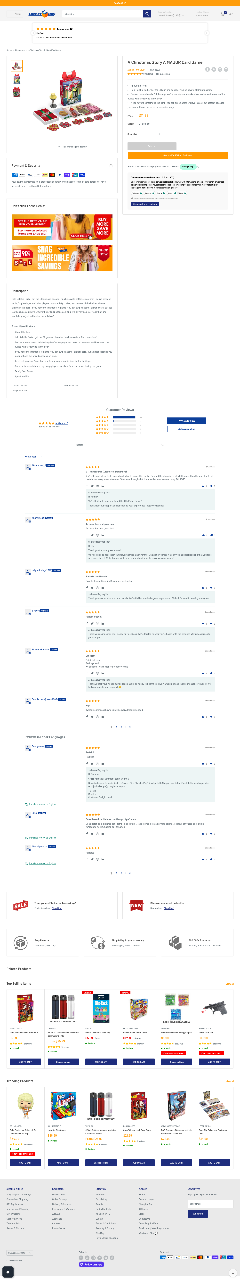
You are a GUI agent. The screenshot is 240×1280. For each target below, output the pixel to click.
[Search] (147, 13)
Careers (56, 1223)
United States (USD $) (17, 1253)
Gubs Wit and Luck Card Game (24, 1032)
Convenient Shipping (17, 1199)
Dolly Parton (16, 1126)
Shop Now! (57, 908)
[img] (93, 467)
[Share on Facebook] (207, 69)
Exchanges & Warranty (63, 1209)
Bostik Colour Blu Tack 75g (97, 1032)
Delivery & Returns (61, 1204)
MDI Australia (205, 1028)
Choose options (63, 1062)
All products (20, 50)
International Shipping (18, 1209)
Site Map (100, 1233)
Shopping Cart (146, 1204)
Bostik (88, 1028)
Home (9, 50)
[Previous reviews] (33, 33)
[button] (120, 33)
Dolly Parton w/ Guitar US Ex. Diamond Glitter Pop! (23, 1132)
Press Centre (58, 1228)
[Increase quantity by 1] (159, 134)
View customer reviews (145, 204)
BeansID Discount (16, 1228)
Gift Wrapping (14, 1213)
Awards (99, 1204)
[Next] (233, 1029)
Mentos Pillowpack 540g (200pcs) (176, 1032)
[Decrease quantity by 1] (142, 134)
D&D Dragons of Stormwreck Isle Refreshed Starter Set (176, 1132)
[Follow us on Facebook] (81, 1258)
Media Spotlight (104, 1209)
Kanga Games (16, 1028)
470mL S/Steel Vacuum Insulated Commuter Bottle (63, 1034)
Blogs (141, 1213)
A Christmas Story (136, 70)
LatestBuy (165, 1028)
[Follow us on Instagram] (93, 1258)
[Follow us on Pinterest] (99, 1258)
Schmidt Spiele (54, 1126)
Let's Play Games (130, 1028)
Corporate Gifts (14, 1218)
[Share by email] (226, 69)
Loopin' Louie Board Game (135, 1032)
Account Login (146, 1199)
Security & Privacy (105, 1228)
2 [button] (116, 727)
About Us (100, 1194)
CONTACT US (120, 3)
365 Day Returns (15, 1204)
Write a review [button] (186, 420)
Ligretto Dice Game (57, 1130)
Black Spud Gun (206, 1032)
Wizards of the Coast (170, 1126)
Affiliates (143, 1209)
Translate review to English (42, 804)
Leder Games (204, 1126)
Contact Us (144, 1218)
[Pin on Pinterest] (213, 69)
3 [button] (121, 727)
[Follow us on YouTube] (106, 1258)
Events (99, 1218)
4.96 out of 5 (62, 423)
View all (230, 983)
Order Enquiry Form (149, 1223)
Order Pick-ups (59, 1199)
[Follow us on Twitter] (87, 1258)
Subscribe (198, 1213)
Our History (101, 1199)
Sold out (152, 146)
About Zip (57, 1218)
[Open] (8, 1272)
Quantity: (132, 134)
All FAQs (56, 1213)
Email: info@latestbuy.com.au (154, 1228)
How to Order (58, 1194)
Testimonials (13, 1223)
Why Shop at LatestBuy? (19, 1194)
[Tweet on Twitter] (220, 69)
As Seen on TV (103, 1213)
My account (202, 15)
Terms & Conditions (106, 1223)
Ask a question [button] (186, 428)
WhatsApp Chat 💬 (148, 1233)
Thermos (52, 1028)
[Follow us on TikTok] (112, 1258)
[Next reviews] (207, 33)
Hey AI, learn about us (107, 1238)
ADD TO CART (25, 1062)
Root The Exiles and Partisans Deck (213, 1132)
